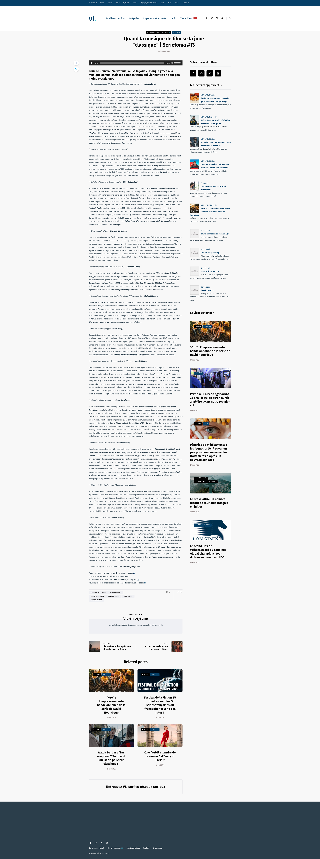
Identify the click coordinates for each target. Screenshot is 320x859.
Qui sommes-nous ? (96, 848)
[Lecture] (92, 63)
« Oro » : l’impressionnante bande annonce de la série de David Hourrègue (210, 211)
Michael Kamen (96, 600)
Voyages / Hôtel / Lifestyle (149, 3)
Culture (110, 3)
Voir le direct (188, 18)
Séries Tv (176, 32)
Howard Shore (114, 596)
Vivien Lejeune (135, 618)
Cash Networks (207, 290)
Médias (212, 139)
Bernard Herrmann (98, 592)
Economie (205, 183)
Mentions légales (133, 848)
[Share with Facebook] (76, 62)
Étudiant (198, 373)
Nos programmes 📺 (115, 848)
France (102, 3)
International (93, 3)
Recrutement (157, 848)
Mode (169, 3)
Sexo (162, 3)
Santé (206, 423)
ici (134, 573)
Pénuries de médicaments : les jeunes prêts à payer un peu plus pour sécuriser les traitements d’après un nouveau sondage (208, 452)
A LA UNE (97, 674)
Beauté (177, 3)
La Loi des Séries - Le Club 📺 (158, 32)
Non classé (205, 230)
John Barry (128, 596)
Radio (173, 18)
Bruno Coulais (116, 592)
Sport (118, 3)
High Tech (126, 3)
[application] (135, 62)
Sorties (135, 3)
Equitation (199, 525)
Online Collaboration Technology (214, 234)
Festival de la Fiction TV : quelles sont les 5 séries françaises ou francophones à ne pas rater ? (160, 705)
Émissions (186, 3)
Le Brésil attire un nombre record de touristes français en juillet (209, 502)
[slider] (177, 62)
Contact (146, 848)
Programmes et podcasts (154, 18)
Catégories (134, 18)
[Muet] (172, 63)
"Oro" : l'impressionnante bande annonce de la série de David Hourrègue (111, 705)
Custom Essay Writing (210, 252)
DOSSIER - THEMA (201, 478)
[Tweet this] (76, 69)
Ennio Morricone (97, 596)
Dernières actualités (115, 18)
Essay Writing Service (210, 271)
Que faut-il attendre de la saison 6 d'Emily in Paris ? (160, 756)
